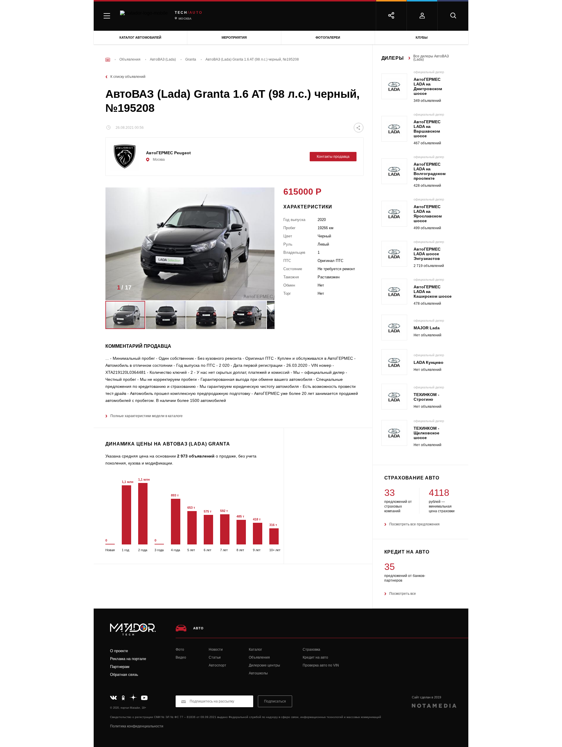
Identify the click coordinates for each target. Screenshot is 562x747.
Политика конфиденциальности (136, 726)
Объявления (259, 657)
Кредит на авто (315, 657)
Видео (181, 657)
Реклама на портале (128, 659)
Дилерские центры (264, 665)
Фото (180, 649)
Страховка (311, 649)
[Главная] (107, 59)
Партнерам (119, 666)
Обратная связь (124, 674)
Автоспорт (217, 665)
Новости (216, 649)
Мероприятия (234, 37)
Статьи (215, 657)
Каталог (255, 649)
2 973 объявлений (196, 456)
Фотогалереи (328, 37)
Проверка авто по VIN (321, 665)
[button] (261, 289)
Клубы (422, 37)
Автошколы (258, 673)
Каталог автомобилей (140, 37)
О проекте (119, 651)
